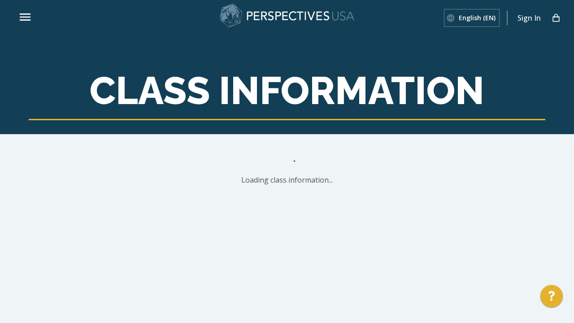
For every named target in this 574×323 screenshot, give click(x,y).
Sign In (529, 18)
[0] (556, 18)
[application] (551, 298)
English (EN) (477, 17)
